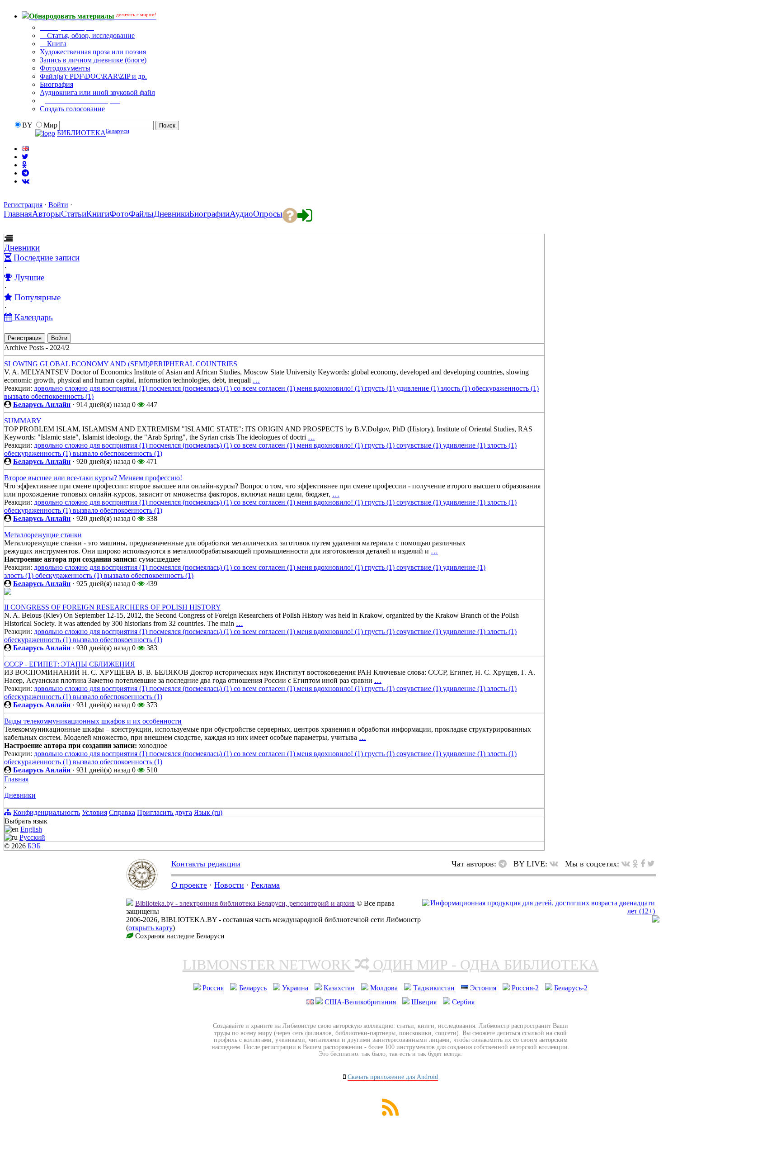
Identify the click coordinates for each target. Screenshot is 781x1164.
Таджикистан (434, 988)
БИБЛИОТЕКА (81, 133)
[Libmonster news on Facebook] (642, 863)
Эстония (483, 988)
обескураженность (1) (505, 388)
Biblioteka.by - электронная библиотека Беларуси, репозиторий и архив (245, 903)
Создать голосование (72, 109)
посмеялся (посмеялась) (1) (191, 388)
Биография (56, 84)
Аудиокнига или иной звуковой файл (97, 92)
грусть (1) (380, 388)
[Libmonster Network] (538, 911)
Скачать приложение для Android (393, 1077)
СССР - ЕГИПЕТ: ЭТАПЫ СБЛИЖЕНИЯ (69, 664)
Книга (55, 43)
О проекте (189, 885)
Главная (16, 779)
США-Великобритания (360, 1002)
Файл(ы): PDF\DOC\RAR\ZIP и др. (93, 76)
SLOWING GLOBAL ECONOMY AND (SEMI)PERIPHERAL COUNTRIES (120, 364)
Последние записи (45, 257)
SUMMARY (23, 421)
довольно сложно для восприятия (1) (91, 388)
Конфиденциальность (46, 812)
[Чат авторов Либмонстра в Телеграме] (25, 173)
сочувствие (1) (419, 445)
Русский (32, 837)
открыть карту (150, 928)
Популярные (36, 297)
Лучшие (28, 277)
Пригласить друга (164, 812)
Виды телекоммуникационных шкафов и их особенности (93, 721)
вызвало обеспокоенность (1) (49, 396)
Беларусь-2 (571, 988)
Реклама (265, 885)
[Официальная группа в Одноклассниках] (24, 165)
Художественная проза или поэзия (93, 52)
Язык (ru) (208, 812)
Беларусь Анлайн (42, 404)
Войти (58, 204)
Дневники (22, 247)
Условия (94, 812)
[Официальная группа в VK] (25, 181)
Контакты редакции (205, 863)
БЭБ (34, 846)
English (31, 829)
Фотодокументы (65, 68)
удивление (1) (418, 388)
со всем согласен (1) (265, 388)
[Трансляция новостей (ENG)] (25, 157)
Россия (213, 988)
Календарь (32, 317)
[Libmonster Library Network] (655, 920)
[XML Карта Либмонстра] (390, 1113)
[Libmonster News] (651, 863)
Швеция (424, 1002)
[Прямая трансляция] (556, 863)
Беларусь (253, 988)
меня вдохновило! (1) (331, 388)
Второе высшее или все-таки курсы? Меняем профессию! (93, 478)
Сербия (463, 1002)
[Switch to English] (25, 148)
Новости (229, 885)
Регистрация (23, 204)
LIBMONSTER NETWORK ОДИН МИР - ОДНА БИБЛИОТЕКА (391, 964)
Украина (295, 988)
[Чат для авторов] (505, 863)
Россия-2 (525, 988)
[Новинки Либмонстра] (635, 863)
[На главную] (142, 887)
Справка (122, 812)
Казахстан (339, 988)
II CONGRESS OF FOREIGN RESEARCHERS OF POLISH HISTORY (112, 607)
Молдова (384, 988)
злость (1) (456, 388)
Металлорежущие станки (43, 535)
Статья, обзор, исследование (90, 35)
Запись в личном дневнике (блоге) (93, 60)
